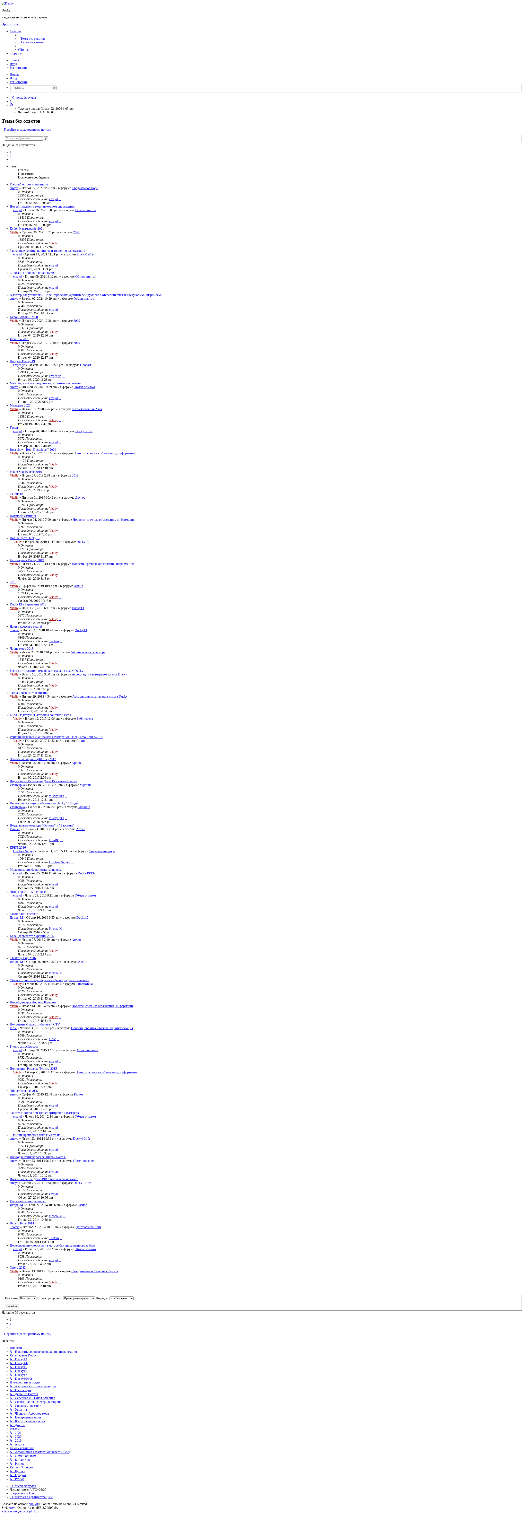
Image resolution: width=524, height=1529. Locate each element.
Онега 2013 (18, 1267)
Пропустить (10, 24)
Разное (78, 1094)
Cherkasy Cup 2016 (23, 958)
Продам (85, 365)
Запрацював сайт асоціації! (29, 692)
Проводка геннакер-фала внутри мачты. (38, 1157)
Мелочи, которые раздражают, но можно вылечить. (45, 383)
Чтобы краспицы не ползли (29, 891)
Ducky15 (82, 917)
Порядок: (103, 1298)
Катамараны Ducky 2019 (27, 560)
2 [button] (10, 155)
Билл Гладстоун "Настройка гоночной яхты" (41, 715)
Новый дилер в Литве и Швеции (33, 1002)
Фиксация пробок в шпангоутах (32, 272)
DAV (13, 1028)
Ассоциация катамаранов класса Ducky (99, 674)
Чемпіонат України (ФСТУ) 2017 (33, 759)
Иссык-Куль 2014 (22, 1223)
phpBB (33, 1504)
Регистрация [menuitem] (18, 67)
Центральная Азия (88, 1227)
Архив (78, 586)
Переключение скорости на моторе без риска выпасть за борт (52, 1245)
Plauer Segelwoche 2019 (26, 471)
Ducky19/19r (85, 254)
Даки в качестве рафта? (26, 626)
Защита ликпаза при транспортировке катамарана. (45, 1113)
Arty (12, 1507)
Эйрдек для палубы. (24, 1090)
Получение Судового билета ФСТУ (35, 1024)
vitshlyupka (17, 785)
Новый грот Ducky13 (25, 538)
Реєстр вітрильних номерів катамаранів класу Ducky (46, 670)
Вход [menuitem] (13, 64)
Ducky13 (83, 541)
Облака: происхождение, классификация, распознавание (49, 980)
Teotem (14, 630)
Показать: (12, 1298)
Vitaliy (14, 232)
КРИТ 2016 (18, 847)
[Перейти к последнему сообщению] (60, 199)
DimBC (15, 829)
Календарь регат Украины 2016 (32, 936)
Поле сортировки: (50, 1298)
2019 (75, 475)
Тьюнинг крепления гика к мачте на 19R (38, 1135)
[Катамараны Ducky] (8, 3)
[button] (11, 159)
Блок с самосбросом (24, 1046)
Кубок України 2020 (24, 317)
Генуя (14, 427)
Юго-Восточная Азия (87, 409)
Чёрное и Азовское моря (88, 652)
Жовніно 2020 (19, 339)
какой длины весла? (24, 914)
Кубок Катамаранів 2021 (27, 228)
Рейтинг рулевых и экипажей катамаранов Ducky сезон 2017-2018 (56, 737)
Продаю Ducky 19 (22, 361)
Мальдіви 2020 (20, 405)
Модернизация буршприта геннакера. (36, 869)
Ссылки (15, 31)
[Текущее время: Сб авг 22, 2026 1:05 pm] (11, 105)
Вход (13, 78)
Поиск (14, 74)
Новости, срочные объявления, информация (104, 453)
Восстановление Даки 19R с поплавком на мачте (44, 1179)
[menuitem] (31, 38)
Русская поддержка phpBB (20, 1511)
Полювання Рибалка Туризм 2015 (33, 1068)
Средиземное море (85, 188)
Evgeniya (19, 365)
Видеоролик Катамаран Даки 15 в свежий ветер (43, 781)
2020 (76, 320)
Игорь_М (16, 917)
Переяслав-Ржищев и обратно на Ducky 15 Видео (44, 803)
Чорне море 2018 (21, 648)
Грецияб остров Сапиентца (29, 184)
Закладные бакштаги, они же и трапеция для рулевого (48, 250)
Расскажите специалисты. (28, 1201)
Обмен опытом (85, 210)
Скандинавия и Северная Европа (94, 1271)
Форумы (16, 53)
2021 (76, 232)
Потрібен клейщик (23, 516)
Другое (80, 497)
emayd (14, 188)
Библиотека (85, 718)
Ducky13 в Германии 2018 (28, 604)
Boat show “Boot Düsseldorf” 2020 (33, 449)
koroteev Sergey (23, 851)
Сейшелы (16, 494)
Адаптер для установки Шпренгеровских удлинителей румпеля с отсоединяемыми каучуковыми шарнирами (86, 295)
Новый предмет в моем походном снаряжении (42, 206)
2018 (13, 582)
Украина (85, 785)
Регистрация (18, 82)
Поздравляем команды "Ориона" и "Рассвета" (42, 825)
